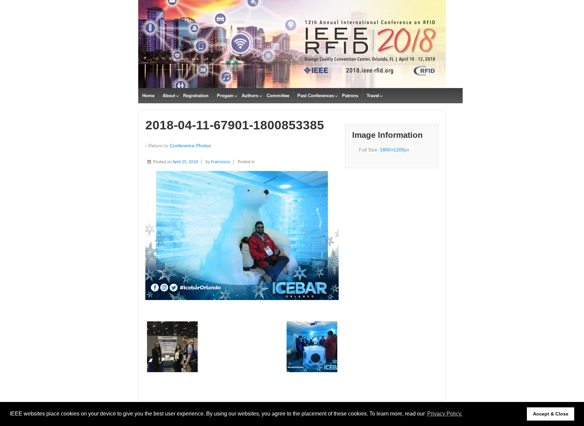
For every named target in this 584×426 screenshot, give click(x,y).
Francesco (220, 161)
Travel (373, 95)
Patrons (350, 95)
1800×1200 (392, 149)
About (169, 95)
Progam (225, 95)
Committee (278, 95)
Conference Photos (190, 145)
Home (148, 95)
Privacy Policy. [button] (444, 414)
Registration (196, 95)
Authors (250, 95)
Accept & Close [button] (550, 414)
